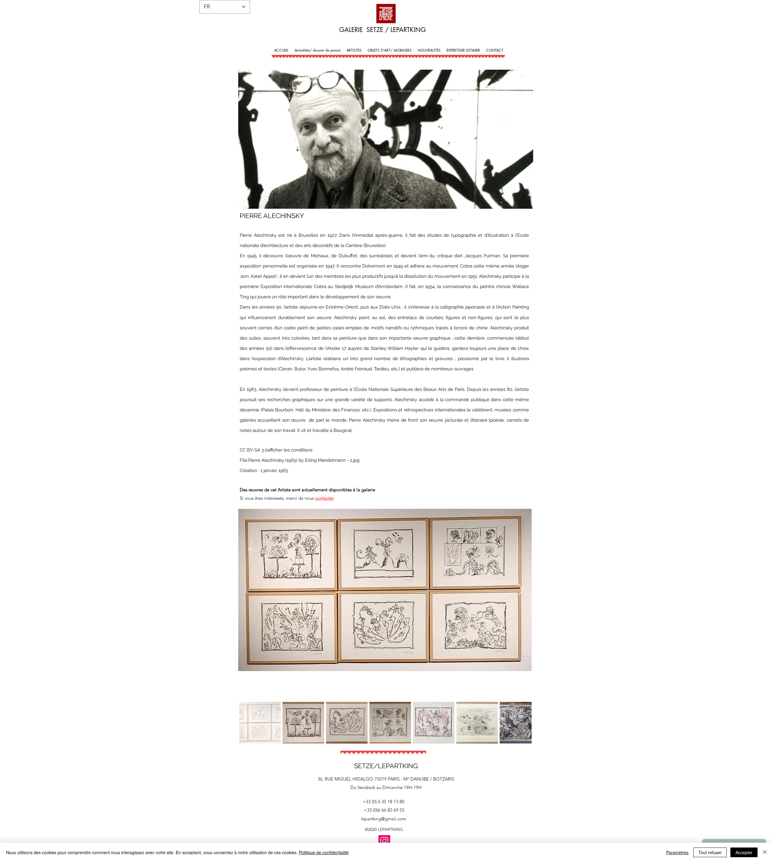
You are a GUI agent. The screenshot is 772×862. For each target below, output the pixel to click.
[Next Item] (521, 590)
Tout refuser (710, 852)
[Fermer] (764, 852)
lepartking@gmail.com (383, 819)
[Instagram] (384, 841)
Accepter (744, 852)
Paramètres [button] (677, 852)
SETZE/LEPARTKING (386, 766)
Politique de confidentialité (324, 852)
